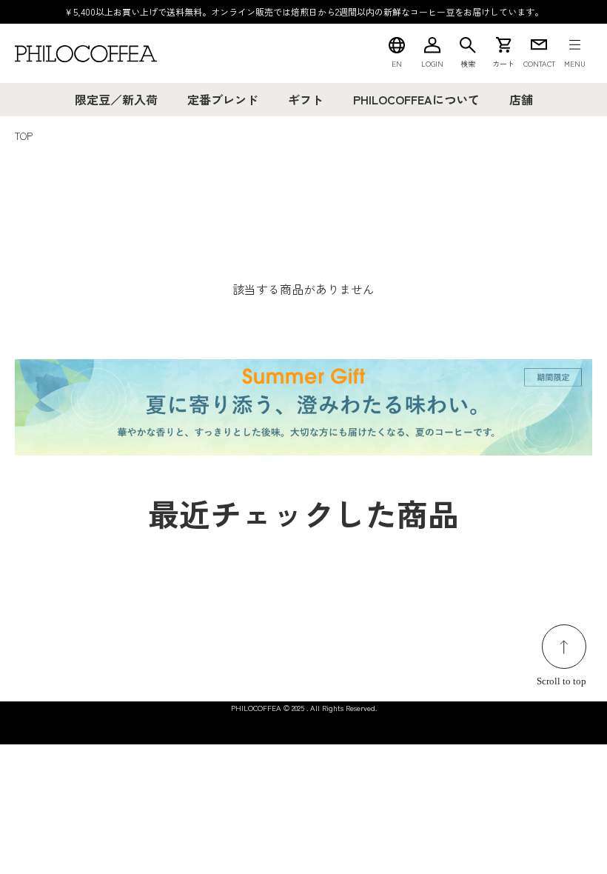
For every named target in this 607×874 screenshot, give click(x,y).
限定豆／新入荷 (116, 99)
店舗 (521, 99)
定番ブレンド (222, 99)
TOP (24, 136)
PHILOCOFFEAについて (416, 99)
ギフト (305, 99)
